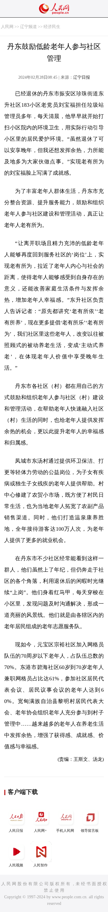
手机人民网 (65, 831)
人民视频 (16, 865)
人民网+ (40, 831)
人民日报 (16, 831)
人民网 (7, 26)
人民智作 (40, 865)
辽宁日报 (81, 77)
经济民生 (52, 26)
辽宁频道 (28, 26)
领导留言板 (90, 831)
